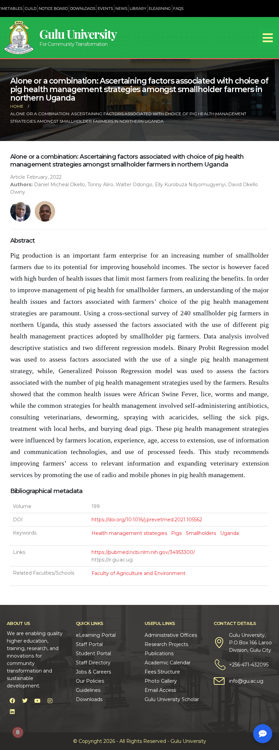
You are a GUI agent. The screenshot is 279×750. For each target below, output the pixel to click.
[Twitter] (24, 700)
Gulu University (77, 34)
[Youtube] (37, 700)
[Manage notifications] (17, 732)
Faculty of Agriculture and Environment (138, 573)
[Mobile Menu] (267, 38)
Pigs (176, 533)
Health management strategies (129, 533)
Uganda (229, 533)
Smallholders (201, 533)
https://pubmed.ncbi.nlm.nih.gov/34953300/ (143, 552)
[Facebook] (12, 700)
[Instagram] (50, 700)
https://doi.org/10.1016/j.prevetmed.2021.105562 (147, 520)
